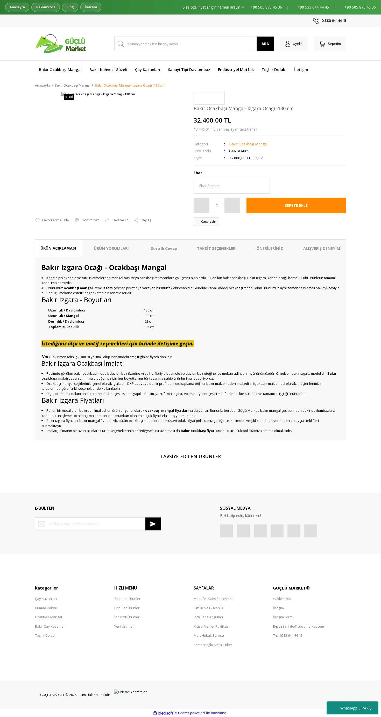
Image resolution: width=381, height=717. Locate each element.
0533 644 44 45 (291, 635)
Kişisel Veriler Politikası (211, 626)
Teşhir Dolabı (45, 635)
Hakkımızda (45, 7)
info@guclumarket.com (306, 626)
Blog (70, 7)
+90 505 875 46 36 (267, 7)
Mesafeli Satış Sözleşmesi (214, 598)
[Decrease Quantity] (201, 205)
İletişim (91, 7)
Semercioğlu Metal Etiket (213, 644)
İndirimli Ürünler (126, 617)
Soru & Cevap (164, 248)
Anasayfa (17, 7)
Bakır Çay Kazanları (50, 626)
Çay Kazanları (46, 598)
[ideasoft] (163, 713)
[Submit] (153, 523)
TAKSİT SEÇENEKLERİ (217, 248)
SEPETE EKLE (296, 205)
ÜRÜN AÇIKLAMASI (58, 248)
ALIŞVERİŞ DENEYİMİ (322, 248)
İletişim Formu (283, 617)
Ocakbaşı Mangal (48, 617)
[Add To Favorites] (52, 220)
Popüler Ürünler (126, 608)
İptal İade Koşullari (208, 617)
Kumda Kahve (46, 608)
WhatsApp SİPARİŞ (356, 708)
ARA (265, 43)
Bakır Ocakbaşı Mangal (248, 143)
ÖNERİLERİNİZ (269, 248)
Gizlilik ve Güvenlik (208, 608)
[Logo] (61, 43)
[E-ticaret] (190, 713)
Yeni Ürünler (124, 626)
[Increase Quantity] (232, 205)
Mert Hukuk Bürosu (209, 635)
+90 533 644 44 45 (314, 7)
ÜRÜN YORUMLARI (111, 248)
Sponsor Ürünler (127, 598)
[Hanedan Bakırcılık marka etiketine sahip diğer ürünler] (209, 98)
